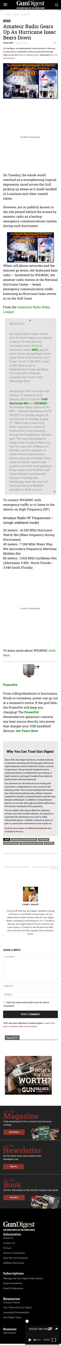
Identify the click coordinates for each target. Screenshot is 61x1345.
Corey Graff (8, 43)
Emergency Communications (24, 839)
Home (8, 14)
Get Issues (14, 1132)
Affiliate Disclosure (13, 1263)
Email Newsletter (12, 1283)
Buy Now (14, 1197)
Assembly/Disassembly (16, 1312)
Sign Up (13, 1166)
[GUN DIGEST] (30, 5)
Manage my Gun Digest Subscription (23, 1278)
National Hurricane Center (31, 843)
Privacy (7, 1248)
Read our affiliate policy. (29, 55)
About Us (8, 1238)
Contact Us (9, 1243)
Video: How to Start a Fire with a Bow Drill (45, 867)
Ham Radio (43, 839)
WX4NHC (49, 843)
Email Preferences (13, 1288)
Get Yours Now (27, 731)
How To (26, 14)
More (16, 14)
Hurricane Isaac (10, 843)
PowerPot (10, 685)
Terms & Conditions (14, 1253)
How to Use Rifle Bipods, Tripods (16, 867)
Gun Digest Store (12, 1317)
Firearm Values (11, 1302)
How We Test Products (15, 1258)
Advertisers (9, 1332)
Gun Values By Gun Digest (17, 1307)
